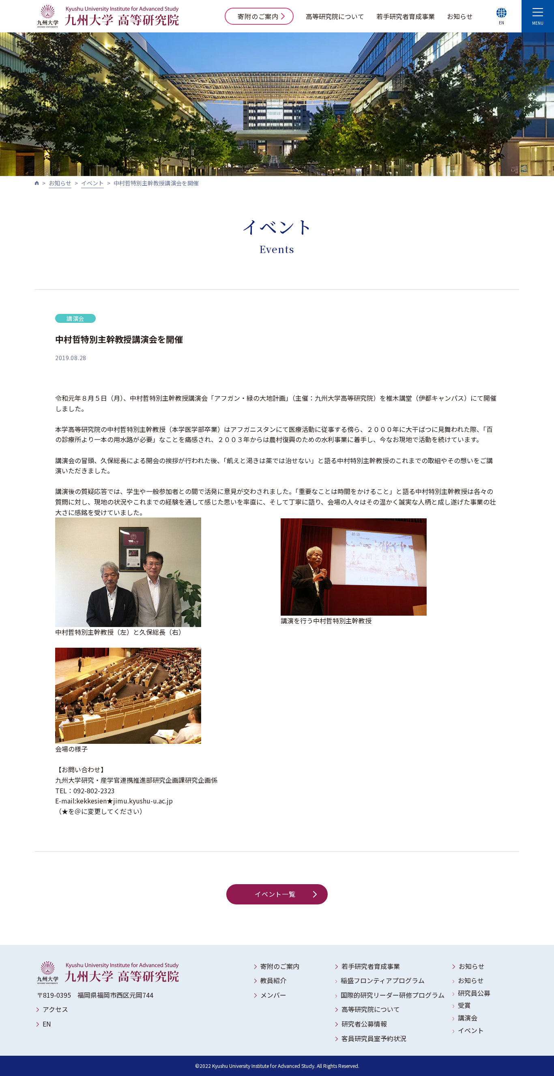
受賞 (464, 1005)
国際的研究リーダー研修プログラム (392, 995)
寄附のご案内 (258, 16)
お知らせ (460, 16)
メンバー (273, 995)
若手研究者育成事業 (405, 16)
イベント (92, 183)
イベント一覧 (275, 894)
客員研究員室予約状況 (373, 1038)
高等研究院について (335, 16)
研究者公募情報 (364, 1024)
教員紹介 (273, 980)
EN (47, 1024)
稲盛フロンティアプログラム (383, 980)
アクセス (55, 1009)
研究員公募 (474, 993)
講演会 (467, 1018)
